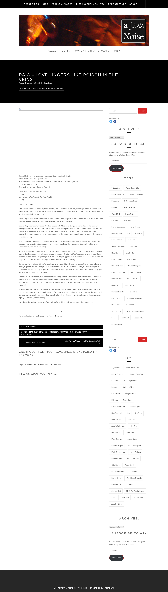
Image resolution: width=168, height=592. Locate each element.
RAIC (71, 332)
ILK (128, 233)
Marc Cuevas (116, 259)
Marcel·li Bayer (117, 266)
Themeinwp (109, 588)
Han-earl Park (116, 233)
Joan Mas (131, 240)
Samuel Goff (80, 332)
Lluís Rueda (115, 253)
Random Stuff (117, 4)
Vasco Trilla (138, 318)
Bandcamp (42, 316)
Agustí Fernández (118, 194)
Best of (114, 207)
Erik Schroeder (51, 332)
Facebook (53, 316)
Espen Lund (127, 220)
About (133, 4)
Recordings (31, 4)
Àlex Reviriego (116, 324)
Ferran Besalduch (118, 227)
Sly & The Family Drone (135, 311)
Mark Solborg (136, 272)
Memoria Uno (116, 279)
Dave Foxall (48, 83)
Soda (113, 318)
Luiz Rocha (130, 253)
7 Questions (115, 188)
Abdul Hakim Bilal (35, 332)
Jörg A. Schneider (118, 246)
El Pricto (114, 220)
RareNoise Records (134, 298)
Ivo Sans (138, 233)
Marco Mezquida (134, 266)
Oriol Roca (115, 285)
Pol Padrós (133, 292)
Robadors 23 (116, 305)
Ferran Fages (135, 227)
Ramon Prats (116, 298)
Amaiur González (136, 194)
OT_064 (30, 204)
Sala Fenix (130, 305)
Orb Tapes (64, 332)
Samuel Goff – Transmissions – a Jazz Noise (44, 365)
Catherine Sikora (129, 207)
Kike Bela (133, 246)
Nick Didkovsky (133, 279)
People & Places (62, 4)
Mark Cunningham (118, 272)
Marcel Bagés (132, 259)
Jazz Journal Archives (90, 4)
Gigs (45, 4)
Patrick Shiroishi (117, 292)
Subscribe (116, 168)
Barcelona (115, 201)
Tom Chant (125, 318)
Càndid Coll (115, 214)
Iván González (116, 240)
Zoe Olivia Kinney (28, 334)
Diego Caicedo (130, 214)
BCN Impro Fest (130, 201)
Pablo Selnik (129, 285)
